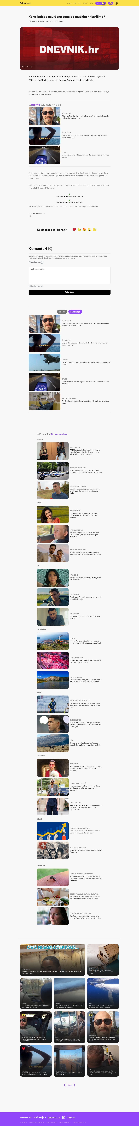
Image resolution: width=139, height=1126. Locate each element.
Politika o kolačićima (79, 1122)
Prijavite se (69, 292)
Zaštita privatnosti (64, 1122)
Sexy (91, 3)
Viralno (69, 3)
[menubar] (116, 3)
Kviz (79, 3)
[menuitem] (116, 3)
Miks (74, 3)
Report (85, 3)
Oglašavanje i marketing (36, 1122)
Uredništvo (23, 1122)
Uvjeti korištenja (51, 1122)
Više (69, 1085)
